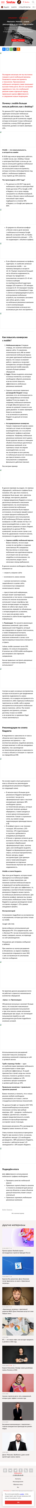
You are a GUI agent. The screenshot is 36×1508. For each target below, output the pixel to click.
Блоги (14, 7)
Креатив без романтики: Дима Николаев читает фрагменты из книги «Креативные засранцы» (16, 1281)
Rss (18, 1487)
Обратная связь (18, 1484)
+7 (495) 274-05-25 (18, 1475)
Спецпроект (12, 18)
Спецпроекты (24, 7)
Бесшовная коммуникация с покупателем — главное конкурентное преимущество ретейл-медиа (17, 1426)
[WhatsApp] (11, 49)
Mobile (14, 40)
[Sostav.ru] (11, 2)
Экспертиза (23, 18)
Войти (4, 1210)
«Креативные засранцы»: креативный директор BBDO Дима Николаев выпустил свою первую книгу (18, 1311)
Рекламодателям (18, 1481)
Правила (9, 1210)
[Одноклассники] (18, 49)
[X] (15, 49)
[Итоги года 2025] (19, 2)
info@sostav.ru (18, 1473)
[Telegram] (7, 49)
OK (18, 1502)
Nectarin (21, 40)
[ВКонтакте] (4, 49)
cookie (22, 1494)
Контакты (18, 1479)
